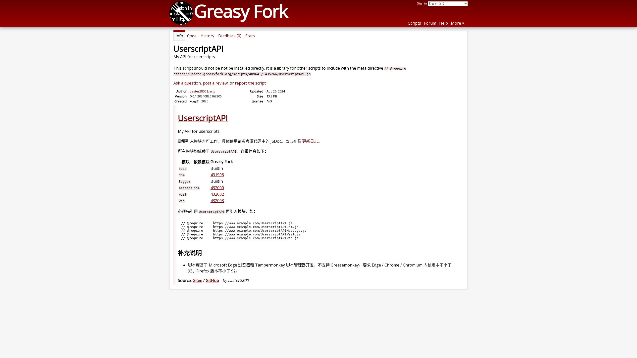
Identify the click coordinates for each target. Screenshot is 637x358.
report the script (250, 83)
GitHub (212, 280)
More (456, 23)
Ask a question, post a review (200, 83)
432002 (217, 194)
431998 (217, 175)
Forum (430, 23)
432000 (217, 187)
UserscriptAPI (203, 118)
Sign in (422, 3)
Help (443, 23)
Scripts (414, 23)
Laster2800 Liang (202, 91)
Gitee (197, 280)
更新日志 (310, 141)
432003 (217, 200)
